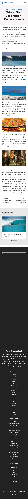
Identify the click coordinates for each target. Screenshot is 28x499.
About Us (14, 477)
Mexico (14, 399)
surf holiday (24, 36)
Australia (14, 375)
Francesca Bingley (18, 192)
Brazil (14, 383)
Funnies (14, 459)
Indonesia (14, 392)
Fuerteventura (9, 9)
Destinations (14, 474)
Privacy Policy (14, 481)
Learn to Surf (14, 443)
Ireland (14, 394)
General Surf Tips (14, 426)
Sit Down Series (14, 445)
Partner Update (14, 479)
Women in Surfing (14, 463)
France (14, 388)
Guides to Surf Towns (14, 428)
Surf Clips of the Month (14, 439)
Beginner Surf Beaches (14, 430)
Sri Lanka (14, 410)
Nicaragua (14, 403)
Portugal (14, 405)
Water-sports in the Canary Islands (6, 200)
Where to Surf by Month (14, 448)
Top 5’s (14, 454)
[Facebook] (13, 495)
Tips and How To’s (14, 450)
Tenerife (14, 414)
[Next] (24, 227)
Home (14, 470)
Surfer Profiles (14, 434)
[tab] (11, 240)
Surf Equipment (14, 456)
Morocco (14, 401)
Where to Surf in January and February (12, 235)
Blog (14, 472)
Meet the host (14, 437)
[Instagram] (15, 495)
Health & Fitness (14, 441)
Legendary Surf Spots (14, 452)
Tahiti (14, 412)
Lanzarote (23, 79)
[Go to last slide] (3, 227)
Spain (14, 408)
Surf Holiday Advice (17, 9)
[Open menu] (24, 2)
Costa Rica (14, 386)
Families (14, 461)
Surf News (14, 421)
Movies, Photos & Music (14, 432)
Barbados (14, 379)
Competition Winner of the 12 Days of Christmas (21, 201)
